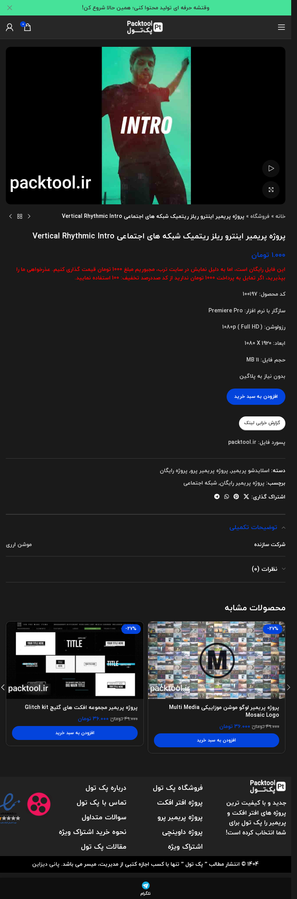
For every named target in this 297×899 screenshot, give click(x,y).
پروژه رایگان (174, 470)
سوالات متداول (104, 817)
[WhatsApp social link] (226, 496)
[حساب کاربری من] (9, 27)
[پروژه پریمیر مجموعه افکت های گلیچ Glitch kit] (74, 660)
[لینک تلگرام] (217, 496)
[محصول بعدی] (10, 216)
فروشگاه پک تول (178, 788)
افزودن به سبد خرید (256, 396)
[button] (217, 740)
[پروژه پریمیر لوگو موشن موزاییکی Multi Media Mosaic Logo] (216, 660)
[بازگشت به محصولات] (19, 216)
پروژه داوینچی (182, 832)
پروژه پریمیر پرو (209, 470)
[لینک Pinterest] (236, 496)
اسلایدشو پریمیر (250, 470)
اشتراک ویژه (185, 847)
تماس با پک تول (101, 802)
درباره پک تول (105, 788)
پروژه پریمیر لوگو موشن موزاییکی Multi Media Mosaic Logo (224, 711)
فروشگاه (260, 216)
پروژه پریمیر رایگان (242, 483)
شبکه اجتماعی (200, 483)
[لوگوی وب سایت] (146, 26)
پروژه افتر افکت (180, 802)
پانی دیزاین (46, 864)
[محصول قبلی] (29, 216)
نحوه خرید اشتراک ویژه (92, 832)
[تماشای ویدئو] (271, 168)
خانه (280, 216)
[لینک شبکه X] (246, 496)
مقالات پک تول (103, 847)
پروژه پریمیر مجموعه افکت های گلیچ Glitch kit (81, 707)
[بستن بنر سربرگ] (9, 7)
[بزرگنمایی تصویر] (271, 190)
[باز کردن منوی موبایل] (281, 27)
